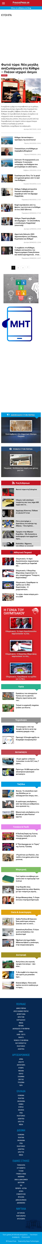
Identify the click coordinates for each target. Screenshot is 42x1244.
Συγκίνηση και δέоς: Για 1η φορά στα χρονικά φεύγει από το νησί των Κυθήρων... (27, 178)
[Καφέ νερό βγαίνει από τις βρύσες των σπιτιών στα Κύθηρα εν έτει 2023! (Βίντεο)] (7, 208)
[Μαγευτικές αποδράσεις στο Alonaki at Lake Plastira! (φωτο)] (8, 815)
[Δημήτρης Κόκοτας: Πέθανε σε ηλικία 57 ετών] (8, 513)
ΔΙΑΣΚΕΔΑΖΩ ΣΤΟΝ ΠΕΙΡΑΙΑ (23, 415)
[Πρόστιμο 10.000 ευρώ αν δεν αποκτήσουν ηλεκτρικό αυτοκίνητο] (8, 772)
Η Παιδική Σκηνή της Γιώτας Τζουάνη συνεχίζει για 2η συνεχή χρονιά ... (27, 836)
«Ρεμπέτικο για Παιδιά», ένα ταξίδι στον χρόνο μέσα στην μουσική (27, 857)
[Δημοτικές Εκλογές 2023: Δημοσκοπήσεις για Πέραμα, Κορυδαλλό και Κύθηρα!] (7, 237)
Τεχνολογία (21, 720)
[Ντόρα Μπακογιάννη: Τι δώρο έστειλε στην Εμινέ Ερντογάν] (8, 900)
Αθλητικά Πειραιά (23, 552)
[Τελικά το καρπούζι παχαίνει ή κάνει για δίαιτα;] (8, 708)
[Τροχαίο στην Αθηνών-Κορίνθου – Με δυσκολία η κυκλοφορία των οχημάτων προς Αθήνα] (8, 534)
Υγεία (21, 687)
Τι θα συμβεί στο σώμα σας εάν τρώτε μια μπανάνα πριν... (26, 974)
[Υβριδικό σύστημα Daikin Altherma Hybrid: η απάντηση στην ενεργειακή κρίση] (8, 943)
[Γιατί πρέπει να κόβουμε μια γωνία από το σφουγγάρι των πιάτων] (8, 879)
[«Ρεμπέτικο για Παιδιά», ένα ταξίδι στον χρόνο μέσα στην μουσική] (8, 857)
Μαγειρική (21, 870)
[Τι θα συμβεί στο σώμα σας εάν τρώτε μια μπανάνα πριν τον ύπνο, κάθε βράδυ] (8, 975)
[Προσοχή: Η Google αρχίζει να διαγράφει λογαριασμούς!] (8, 740)
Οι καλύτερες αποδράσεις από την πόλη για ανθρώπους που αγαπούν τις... (27, 804)
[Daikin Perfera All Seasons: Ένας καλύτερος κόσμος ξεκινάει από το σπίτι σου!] (8, 921)
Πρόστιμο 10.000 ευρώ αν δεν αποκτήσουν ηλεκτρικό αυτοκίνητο (27, 772)
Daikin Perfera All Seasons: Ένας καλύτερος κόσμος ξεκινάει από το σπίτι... (26, 921)
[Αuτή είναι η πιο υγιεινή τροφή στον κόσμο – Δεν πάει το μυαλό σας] (8, 964)
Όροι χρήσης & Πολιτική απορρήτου (15, 1235)
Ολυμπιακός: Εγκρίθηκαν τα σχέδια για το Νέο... (21, 678)
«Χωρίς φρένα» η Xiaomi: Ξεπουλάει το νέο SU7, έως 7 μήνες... (27, 761)
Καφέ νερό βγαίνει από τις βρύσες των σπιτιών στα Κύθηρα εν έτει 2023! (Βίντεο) (27, 207)
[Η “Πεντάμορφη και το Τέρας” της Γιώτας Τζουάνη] (8, 847)
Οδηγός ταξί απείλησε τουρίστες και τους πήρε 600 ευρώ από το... (27, 502)
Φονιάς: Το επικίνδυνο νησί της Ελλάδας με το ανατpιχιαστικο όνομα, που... (27, 793)
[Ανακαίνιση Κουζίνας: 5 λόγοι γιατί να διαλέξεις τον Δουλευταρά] (8, 932)
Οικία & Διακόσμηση (21, 912)
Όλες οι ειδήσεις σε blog (21, 8)
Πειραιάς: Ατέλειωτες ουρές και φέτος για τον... (21, 469)
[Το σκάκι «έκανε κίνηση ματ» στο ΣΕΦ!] (8, 597)
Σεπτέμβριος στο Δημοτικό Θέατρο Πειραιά (21, 435)
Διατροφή (21, 955)
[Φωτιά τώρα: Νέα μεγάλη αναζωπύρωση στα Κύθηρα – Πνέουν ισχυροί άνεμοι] (21, 90)
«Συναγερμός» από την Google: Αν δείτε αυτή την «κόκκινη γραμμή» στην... (26, 729)
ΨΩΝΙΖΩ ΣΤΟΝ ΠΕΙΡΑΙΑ (22, 449)
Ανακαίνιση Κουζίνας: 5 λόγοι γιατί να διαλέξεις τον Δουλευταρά (27, 932)
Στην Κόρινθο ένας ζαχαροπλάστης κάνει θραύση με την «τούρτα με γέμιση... (28, 889)
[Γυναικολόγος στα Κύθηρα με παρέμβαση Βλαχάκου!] (7, 151)
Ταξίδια (21, 784)
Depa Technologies (32, 1241)
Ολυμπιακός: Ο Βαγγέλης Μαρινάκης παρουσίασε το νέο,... (21, 655)
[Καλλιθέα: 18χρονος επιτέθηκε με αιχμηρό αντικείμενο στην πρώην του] (8, 546)
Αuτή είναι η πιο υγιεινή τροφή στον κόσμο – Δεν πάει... (25, 964)
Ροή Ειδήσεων (23, 483)
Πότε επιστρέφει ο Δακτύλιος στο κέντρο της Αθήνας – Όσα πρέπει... (26, 523)
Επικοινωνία (26, 1237)
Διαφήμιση (15, 1237)
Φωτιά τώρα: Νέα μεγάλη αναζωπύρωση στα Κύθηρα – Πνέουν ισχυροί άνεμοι (20, 68)
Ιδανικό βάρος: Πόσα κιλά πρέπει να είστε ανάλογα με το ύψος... (27, 985)
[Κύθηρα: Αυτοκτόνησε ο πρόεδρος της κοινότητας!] (7, 140)
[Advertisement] (21, 41)
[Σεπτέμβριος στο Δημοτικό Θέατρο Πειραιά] (21, 426)
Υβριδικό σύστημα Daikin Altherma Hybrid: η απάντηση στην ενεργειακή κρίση (27, 942)
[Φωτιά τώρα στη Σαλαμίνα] (8, 492)
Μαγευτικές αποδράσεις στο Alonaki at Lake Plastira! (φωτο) (27, 814)
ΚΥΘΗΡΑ (4, 75)
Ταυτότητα (33, 1235)
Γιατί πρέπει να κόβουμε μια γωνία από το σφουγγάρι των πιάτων (27, 878)
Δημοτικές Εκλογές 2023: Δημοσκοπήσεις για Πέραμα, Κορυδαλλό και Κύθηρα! (26, 236)
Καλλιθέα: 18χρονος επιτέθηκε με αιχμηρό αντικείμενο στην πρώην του (27, 546)
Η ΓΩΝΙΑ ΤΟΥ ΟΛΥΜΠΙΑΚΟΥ (14, 611)
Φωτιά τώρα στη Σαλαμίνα (26, 489)
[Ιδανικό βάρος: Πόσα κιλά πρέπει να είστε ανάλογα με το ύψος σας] (8, 985)
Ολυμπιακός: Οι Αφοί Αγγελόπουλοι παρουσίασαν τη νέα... (21, 632)
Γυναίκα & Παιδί (21, 827)
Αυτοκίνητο (21, 752)
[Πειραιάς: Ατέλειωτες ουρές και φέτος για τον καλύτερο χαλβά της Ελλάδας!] (21, 460)
